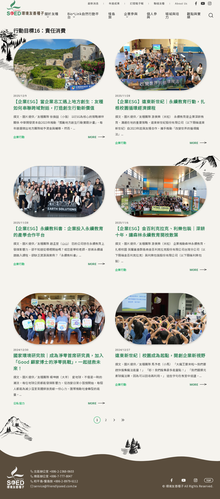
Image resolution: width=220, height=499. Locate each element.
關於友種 (51, 15)
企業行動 (19, 137)
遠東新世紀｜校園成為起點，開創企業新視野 (160, 355)
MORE (92, 137)
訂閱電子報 (137, 3)
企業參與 (131, 15)
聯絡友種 (159, 3)
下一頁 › (114, 420)
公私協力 (19, 403)
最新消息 (93, 3)
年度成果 (114, 3)
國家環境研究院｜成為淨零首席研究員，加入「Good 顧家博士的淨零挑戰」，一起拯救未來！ (58, 361)
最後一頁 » (122, 420)
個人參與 (152, 15)
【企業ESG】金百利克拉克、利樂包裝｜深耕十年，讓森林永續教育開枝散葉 (160, 231)
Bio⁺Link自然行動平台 (83, 15)
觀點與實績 (194, 15)
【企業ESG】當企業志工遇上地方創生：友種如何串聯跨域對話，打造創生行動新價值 (58, 104)
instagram (209, 3)
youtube (202, 3)
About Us (181, 3)
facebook (195, 3)
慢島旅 (111, 15)
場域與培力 (172, 15)
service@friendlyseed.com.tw (55, 486)
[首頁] (26, 7)
